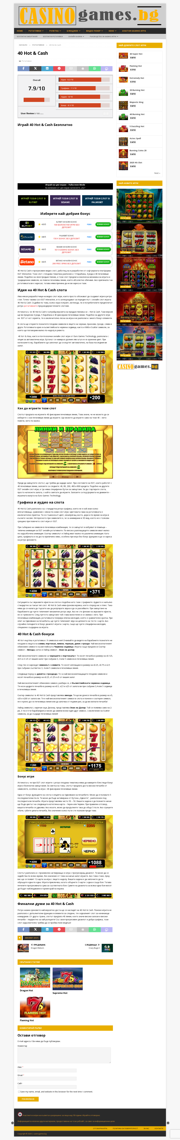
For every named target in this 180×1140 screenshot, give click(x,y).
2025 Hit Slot (136, 162)
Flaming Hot (27, 1020)
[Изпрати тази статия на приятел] (71, 68)
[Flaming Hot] (35, 1006)
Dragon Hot (26, 990)
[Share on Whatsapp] (95, 68)
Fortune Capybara (131, 351)
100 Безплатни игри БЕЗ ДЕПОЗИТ (66, 226)
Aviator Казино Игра (134, 30)
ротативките (31, 306)
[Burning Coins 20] (139, 309)
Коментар (22, 1046)
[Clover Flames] (139, 206)
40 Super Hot (136, 54)
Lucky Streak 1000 (131, 248)
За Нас (146, 1128)
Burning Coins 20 (138, 150)
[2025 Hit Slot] (139, 274)
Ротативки (35, 30)
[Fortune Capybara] (139, 343)
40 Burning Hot (137, 114)
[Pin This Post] (59, 68)
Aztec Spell (135, 138)
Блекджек (72, 30)
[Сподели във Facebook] (23, 68)
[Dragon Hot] (35, 978)
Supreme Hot (60, 993)
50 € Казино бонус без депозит (67, 251)
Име (20, 1067)
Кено (111, 30)
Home (20, 30)
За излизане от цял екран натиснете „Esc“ (65, 186)
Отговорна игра (100, 1128)
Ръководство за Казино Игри (103, 36)
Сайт (20, 1083)
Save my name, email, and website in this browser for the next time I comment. (56, 1091)
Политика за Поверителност (125, 1128)
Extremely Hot (137, 78)
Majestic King (136, 102)
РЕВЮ (89, 224)
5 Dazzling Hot (137, 126)
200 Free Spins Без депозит (66, 263)
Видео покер (93, 30)
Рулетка (54, 30)
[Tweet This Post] (35, 68)
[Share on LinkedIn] (47, 68)
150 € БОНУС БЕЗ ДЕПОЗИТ (66, 238)
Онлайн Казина (75, 36)
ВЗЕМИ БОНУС (103, 224)
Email (20, 1075)
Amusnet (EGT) (31, 938)
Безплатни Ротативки (53, 36)
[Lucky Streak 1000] (139, 240)
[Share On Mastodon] (106, 68)
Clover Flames (129, 214)
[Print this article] (83, 68)
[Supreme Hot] (68, 979)
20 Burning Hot (137, 90)
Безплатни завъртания (27, 36)
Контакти (159, 1128)
